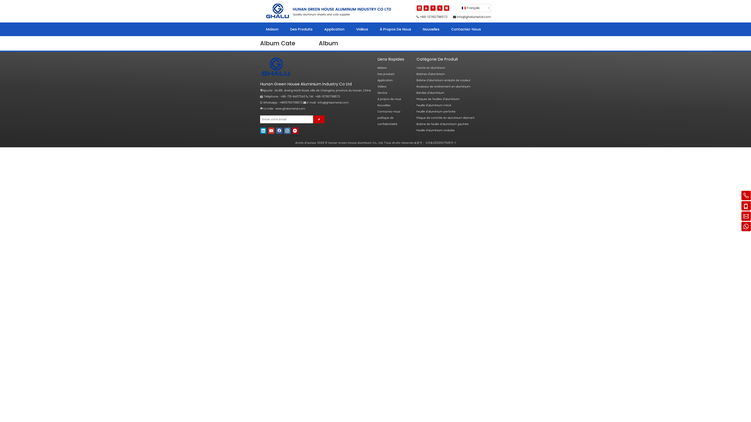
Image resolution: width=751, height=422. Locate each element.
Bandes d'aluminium (430, 93)
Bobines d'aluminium (431, 74)
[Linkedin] (419, 8)
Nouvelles (383, 105)
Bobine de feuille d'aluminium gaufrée (443, 124)
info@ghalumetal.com (474, 17)
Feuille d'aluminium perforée (436, 112)
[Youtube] (426, 8)
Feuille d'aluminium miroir (434, 105)
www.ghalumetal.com (290, 109)
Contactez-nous (388, 112)
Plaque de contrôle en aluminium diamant (446, 118)
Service (382, 93)
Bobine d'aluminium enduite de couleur (443, 80)
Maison (382, 68)
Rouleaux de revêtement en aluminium (443, 87)
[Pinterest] (295, 130)
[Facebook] (433, 8)
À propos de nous (389, 99)
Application (385, 80)
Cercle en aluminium (431, 68)
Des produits (385, 74)
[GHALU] (275, 67)
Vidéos (381, 87)
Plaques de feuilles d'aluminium (438, 99)
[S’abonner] (319, 119)
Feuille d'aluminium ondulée (436, 130)
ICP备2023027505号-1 (441, 143)
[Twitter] (439, 8)
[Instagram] (446, 8)
